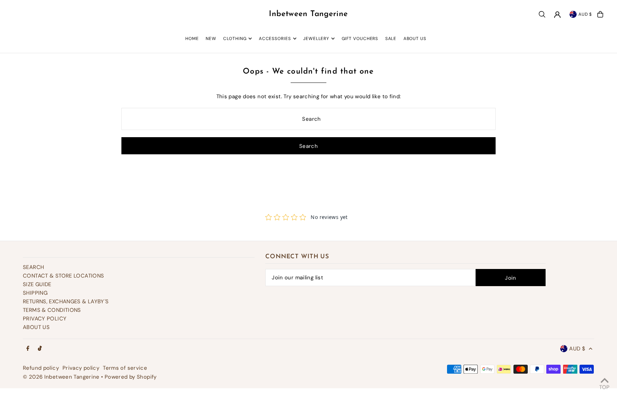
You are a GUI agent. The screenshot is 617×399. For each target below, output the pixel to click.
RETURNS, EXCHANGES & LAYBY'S (66, 301)
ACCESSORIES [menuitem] (275, 38)
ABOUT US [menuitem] (414, 38)
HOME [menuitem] (192, 38)
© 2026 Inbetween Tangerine (62, 376)
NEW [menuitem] (211, 38)
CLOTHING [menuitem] (234, 38)
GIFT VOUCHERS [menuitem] (360, 38)
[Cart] (600, 14)
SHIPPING (35, 292)
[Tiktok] (40, 349)
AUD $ (585, 14)
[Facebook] (27, 349)
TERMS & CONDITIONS (52, 310)
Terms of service (125, 367)
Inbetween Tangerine (308, 14)
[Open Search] (542, 14)
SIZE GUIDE (37, 284)
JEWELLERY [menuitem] (316, 38)
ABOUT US (36, 327)
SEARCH (33, 267)
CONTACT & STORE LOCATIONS (63, 275)
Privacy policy (80, 367)
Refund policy (41, 367)
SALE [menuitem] (391, 38)
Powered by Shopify (131, 376)
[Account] (557, 14)
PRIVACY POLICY (44, 318)
